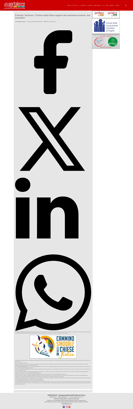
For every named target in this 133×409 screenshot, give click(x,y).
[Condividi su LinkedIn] (53, 253)
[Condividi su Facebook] (53, 100)
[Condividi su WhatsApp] (53, 330)
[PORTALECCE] (14, 5)
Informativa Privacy (66, 404)
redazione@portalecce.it (76, 397)
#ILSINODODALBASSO (37, 21)
